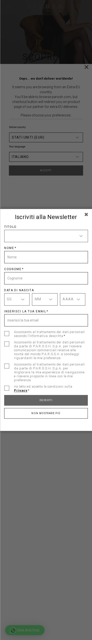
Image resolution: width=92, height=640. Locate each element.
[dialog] (46, 320)
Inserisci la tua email (25, 311)
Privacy (20, 391)
